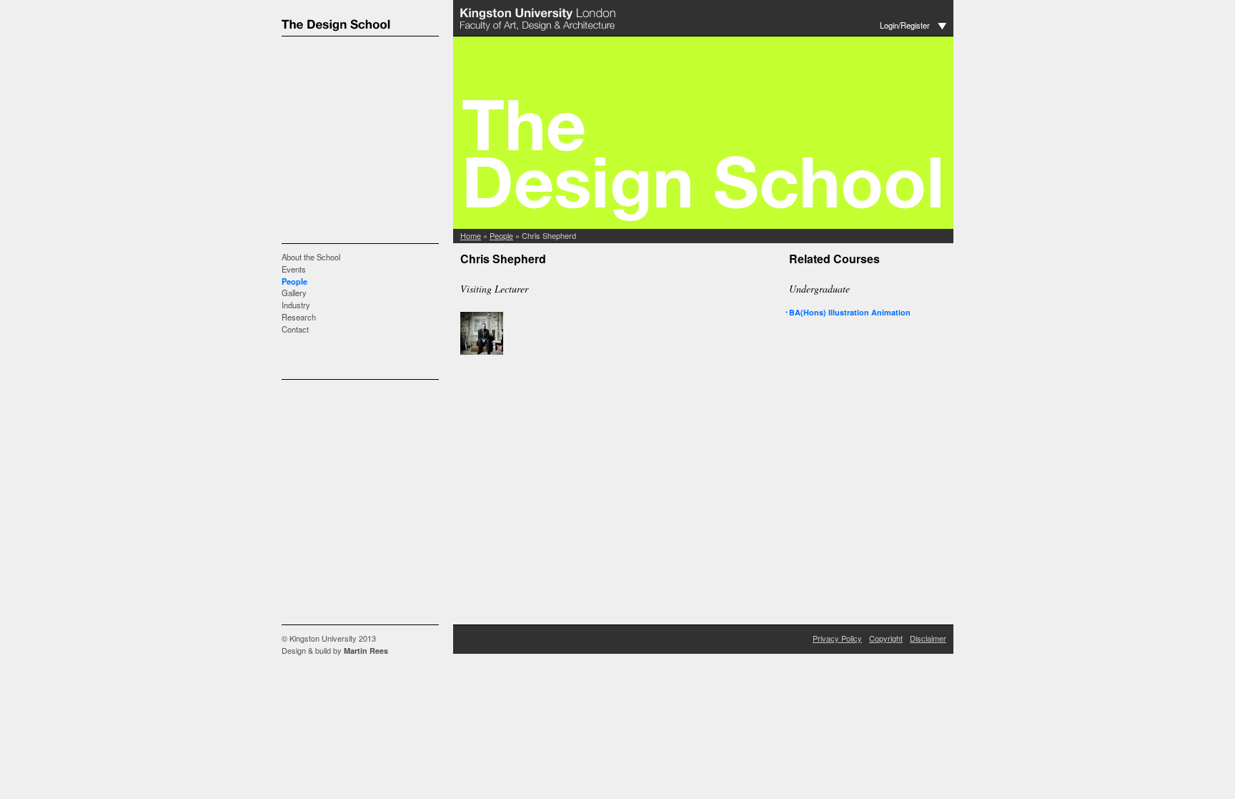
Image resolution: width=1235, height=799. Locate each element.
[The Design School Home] (367, 31)
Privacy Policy (837, 638)
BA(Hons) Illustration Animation (850, 312)
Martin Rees (366, 650)
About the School (311, 257)
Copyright (886, 638)
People (294, 281)
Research (299, 317)
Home (470, 235)
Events (294, 269)
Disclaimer (928, 638)
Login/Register (905, 25)
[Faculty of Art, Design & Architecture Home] (539, 31)
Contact (295, 329)
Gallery (294, 292)
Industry (296, 304)
